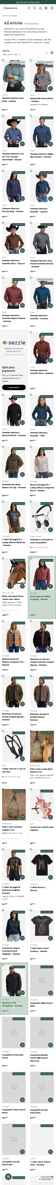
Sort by (6, 51)
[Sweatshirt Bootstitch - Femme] (42, 76)
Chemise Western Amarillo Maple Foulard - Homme (13, 318)
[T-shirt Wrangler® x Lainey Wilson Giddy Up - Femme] (14, 517)
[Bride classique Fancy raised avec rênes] (14, 574)
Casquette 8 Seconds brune (12, 1056)
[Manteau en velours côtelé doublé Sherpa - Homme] (14, 691)
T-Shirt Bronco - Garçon (38, 889)
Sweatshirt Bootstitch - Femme (41, 100)
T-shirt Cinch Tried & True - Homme (40, 1163)
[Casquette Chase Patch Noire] (14, 1087)
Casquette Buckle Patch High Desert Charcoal (39, 1058)
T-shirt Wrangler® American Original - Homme (11, 890)
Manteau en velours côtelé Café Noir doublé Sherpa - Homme (42, 662)
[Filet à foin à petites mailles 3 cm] (14, 804)
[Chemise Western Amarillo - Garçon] (42, 186)
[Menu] (52, 8)
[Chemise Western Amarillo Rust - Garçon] (14, 238)
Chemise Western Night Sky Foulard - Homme (41, 155)
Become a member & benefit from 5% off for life (28, 2)
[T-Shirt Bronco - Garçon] (42, 865)
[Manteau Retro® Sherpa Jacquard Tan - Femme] (14, 636)
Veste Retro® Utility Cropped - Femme (40, 598)
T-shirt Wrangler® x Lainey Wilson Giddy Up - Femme (13, 542)
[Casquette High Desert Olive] (42, 980)
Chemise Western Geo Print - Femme (13, 99)
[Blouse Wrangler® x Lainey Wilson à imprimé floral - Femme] (42, 462)
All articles (13, 16)
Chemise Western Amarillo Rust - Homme (41, 372)
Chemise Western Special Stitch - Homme (14, 434)
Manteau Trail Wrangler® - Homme (12, 1004)
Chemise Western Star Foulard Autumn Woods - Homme (41, 264)
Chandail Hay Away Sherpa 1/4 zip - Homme (14, 486)
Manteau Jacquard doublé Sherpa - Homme (39, 717)
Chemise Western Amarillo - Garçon (39, 210)
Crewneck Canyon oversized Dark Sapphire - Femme (11, 951)
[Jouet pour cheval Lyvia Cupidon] (42, 805)
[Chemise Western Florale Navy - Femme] (14, 186)
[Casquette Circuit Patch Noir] (42, 1087)
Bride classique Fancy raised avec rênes (12, 597)
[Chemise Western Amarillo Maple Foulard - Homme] (14, 293)
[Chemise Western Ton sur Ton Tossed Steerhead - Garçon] (14, 131)
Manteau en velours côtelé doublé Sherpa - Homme (13, 717)
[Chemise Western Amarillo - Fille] (42, 410)
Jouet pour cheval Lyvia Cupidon (41, 828)
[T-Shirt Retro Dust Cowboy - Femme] (42, 926)
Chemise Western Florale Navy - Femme (12, 210)
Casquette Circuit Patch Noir (39, 1111)
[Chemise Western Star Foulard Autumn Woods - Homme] (42, 238)
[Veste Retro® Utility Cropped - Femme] (42, 574)
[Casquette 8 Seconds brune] (14, 1032)
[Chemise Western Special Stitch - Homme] (14, 410)
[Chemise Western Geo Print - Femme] (14, 76)
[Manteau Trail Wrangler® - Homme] (14, 980)
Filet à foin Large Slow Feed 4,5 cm (41, 770)
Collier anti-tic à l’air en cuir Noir (14, 770)
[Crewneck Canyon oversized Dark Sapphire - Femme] (14, 926)
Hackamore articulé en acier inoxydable (41, 541)
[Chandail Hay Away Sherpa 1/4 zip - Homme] (14, 462)
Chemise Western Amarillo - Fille (38, 434)
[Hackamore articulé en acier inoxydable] (42, 517)
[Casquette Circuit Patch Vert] (14, 1139)
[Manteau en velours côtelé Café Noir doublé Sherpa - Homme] (42, 637)
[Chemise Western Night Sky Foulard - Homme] (42, 131)
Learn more (14, 387)
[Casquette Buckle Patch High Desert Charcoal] (42, 1032)
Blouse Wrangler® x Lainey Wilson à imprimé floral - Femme (42, 488)
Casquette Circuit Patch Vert (11, 1163)
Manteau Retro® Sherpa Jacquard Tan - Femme (13, 662)
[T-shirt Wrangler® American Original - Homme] (14, 865)
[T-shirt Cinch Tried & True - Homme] (42, 1139)
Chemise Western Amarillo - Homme (39, 317)
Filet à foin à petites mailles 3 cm (12, 828)
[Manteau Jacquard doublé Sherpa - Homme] (42, 691)
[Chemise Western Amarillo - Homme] (42, 293)
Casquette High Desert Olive (41, 1004)
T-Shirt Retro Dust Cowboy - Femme (39, 949)
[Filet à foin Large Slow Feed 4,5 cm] (42, 746)
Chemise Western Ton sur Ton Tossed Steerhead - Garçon (13, 157)
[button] (46, 8)
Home (5, 16)
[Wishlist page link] (29, 8)
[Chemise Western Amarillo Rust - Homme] (42, 348)
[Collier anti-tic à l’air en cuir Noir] (14, 746)
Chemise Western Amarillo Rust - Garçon (13, 262)
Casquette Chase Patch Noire (13, 1111)
